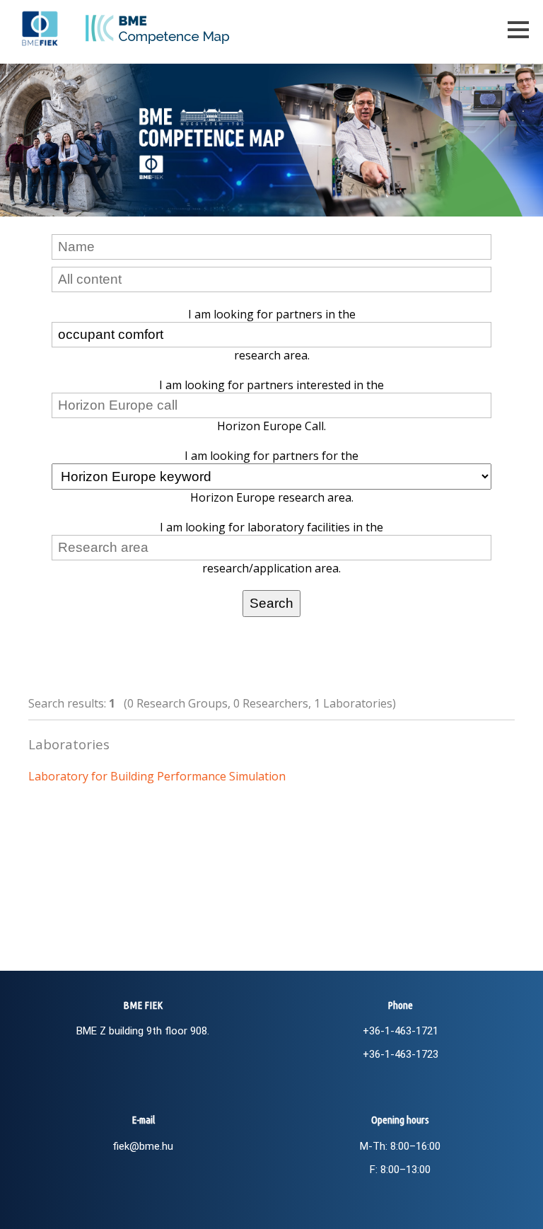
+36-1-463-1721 (400, 1031)
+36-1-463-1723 (400, 1054)
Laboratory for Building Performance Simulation (157, 776)
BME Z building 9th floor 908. (142, 1031)
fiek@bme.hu (142, 1146)
